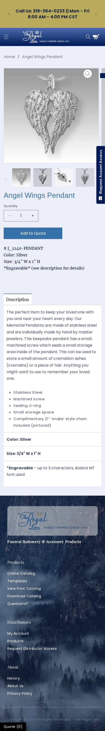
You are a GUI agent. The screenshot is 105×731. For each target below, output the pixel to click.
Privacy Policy (19, 693)
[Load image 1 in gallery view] (21, 177)
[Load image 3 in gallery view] (63, 177)
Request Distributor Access (32, 648)
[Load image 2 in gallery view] (42, 177)
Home (9, 57)
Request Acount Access (101, 173)
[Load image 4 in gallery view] (85, 177)
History (13, 678)
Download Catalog (24, 596)
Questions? (17, 603)
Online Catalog (21, 573)
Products (15, 641)
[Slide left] (5, 178)
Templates (17, 581)
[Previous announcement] (9, 14)
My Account (18, 633)
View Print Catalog (24, 588)
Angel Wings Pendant (42, 57)
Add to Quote (33, 233)
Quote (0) (13, 726)
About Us (15, 685)
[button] (6, 36)
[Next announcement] (96, 14)
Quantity (11, 206)
